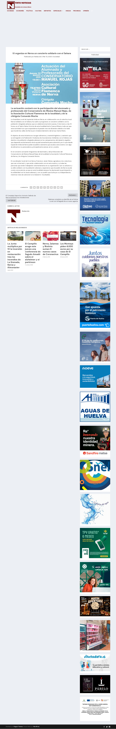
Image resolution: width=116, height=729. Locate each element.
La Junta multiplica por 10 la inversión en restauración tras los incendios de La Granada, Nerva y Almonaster (14, 255)
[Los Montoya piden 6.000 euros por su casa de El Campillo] (68, 236)
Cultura (38, 11)
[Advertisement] (58, 31)
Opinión (86, 11)
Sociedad (10, 11)
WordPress (36, 726)
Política (29, 11)
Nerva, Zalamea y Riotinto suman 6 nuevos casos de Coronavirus (51, 249)
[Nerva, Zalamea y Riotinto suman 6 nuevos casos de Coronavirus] (51, 236)
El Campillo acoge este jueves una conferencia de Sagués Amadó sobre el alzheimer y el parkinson (33, 252)
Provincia (77, 11)
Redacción (38, 57)
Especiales (57, 11)
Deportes (47, 11)
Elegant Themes (18, 726)
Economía (20, 11)
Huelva (68, 11)
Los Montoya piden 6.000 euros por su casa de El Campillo (66, 249)
